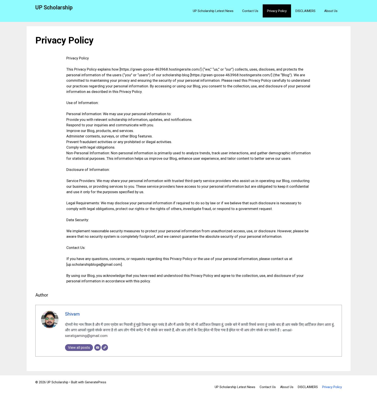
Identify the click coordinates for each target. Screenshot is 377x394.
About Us (331, 11)
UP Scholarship (54, 7)
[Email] (97, 347)
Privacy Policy (277, 11)
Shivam (72, 314)
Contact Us (250, 11)
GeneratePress (95, 382)
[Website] (104, 347)
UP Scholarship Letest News (213, 11)
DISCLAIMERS (305, 11)
